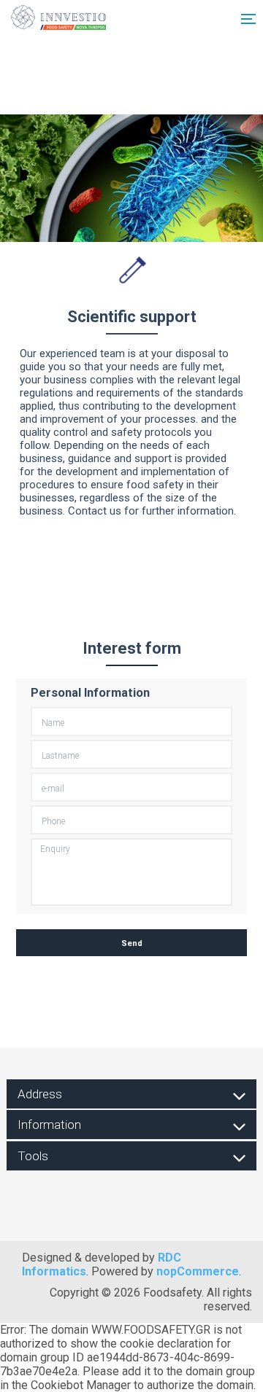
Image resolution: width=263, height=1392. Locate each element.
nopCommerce (197, 1271)
